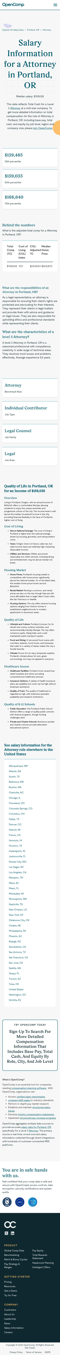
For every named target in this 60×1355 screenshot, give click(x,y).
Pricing (8, 1282)
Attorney (47, 30)
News (7, 1323)
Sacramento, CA (17, 946)
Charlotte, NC (16, 792)
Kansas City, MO (18, 861)
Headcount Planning (43, 1262)
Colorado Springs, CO (20, 808)
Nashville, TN (16, 904)
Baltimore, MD (16, 782)
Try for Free (10, 1295)
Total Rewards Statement (39, 1257)
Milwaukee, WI (16, 893)
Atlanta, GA (15, 771)
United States (16, 989)
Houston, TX (15, 845)
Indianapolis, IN (17, 851)
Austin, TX (14, 776)
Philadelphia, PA (17, 930)
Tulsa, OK (14, 984)
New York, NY (16, 915)
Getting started (17, 1276)
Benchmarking (11, 1255)
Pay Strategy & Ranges (12, 1266)
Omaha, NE (15, 925)
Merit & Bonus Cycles (15, 1259)
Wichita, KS (15, 1000)
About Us (9, 1314)
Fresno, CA (15, 835)
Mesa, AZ (14, 883)
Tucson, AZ (15, 978)
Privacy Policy (16, 1352)
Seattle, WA (15, 968)
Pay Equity (38, 1250)
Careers (8, 1332)
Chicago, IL (15, 797)
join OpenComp (42, 128)
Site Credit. (30, 1348)
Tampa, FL (14, 973)
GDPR (47, 1352)
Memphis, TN (16, 877)
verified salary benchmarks (31, 1096)
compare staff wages (19, 1100)
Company (11, 1304)
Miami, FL (14, 888)
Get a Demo (10, 1290)
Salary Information (14, 1327)
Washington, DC (17, 994)
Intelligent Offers (41, 1267)
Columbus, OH (17, 813)
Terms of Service (34, 1352)
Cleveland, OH (16, 803)
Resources (9, 1286)
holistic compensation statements (36, 1114)
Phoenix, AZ (15, 936)
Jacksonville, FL (17, 856)
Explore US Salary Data (13, 30)
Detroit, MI (14, 829)
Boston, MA (15, 787)
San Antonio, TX (17, 952)
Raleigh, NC (15, 941)
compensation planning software (29, 1088)
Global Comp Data (14, 1250)
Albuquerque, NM (18, 766)
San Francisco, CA (18, 957)
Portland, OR (33, 30)
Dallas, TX (14, 819)
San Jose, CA (16, 962)
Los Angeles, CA (17, 872)
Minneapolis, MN (18, 899)
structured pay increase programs (38, 1118)
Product (11, 1245)
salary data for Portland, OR (36, 1127)
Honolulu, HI (15, 840)
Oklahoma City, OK (19, 920)
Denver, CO (15, 824)
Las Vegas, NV (16, 867)
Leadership (10, 1318)
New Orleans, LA (18, 909)
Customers (10, 1309)
